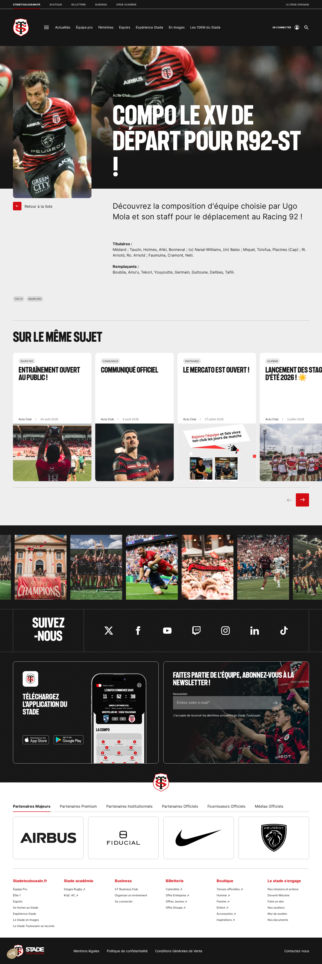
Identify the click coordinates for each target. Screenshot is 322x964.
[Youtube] (167, 630)
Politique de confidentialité (127, 951)
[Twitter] (108, 630)
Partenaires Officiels (180, 806)
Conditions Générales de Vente (178, 951)
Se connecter (123, 901)
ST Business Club (126, 889)
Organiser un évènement (131, 895)
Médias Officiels (269, 806)
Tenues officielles (228, 889)
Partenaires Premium (78, 806)
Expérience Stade (149, 27)
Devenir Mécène (278, 895)
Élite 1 (17, 895)
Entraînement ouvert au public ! (52, 417)
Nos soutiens (276, 907)
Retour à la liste (37, 206)
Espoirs (124, 27)
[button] (12, 953)
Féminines (105, 27)
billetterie (78, 4)
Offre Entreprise (176, 895)
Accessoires (225, 913)
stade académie (126, 4)
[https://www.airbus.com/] (48, 838)
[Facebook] (138, 630)
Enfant (221, 907)
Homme (222, 895)
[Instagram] (225, 630)
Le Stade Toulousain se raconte (33, 926)
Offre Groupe (174, 907)
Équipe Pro (20, 889)
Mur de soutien (277, 913)
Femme (221, 901)
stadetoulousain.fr (26, 4)
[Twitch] (196, 630)
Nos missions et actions (283, 889)
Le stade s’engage (297, 4)
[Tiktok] (284, 630)
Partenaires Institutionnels (129, 806)
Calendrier (172, 889)
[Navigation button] (46, 27)
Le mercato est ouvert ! (217, 417)
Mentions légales (86, 951)
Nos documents (278, 920)
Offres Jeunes (175, 901)
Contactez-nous (296, 951)
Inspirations (224, 920)
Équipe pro (84, 27)
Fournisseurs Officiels (226, 806)
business (101, 4)
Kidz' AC (69, 895)
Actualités (62, 27)
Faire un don (276, 901)
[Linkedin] (254, 630)
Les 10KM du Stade (205, 27)
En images (177, 27)
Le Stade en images (26, 920)
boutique (56, 4)
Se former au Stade (25, 907)
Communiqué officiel (134, 417)
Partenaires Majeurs (31, 806)
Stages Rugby (73, 889)
